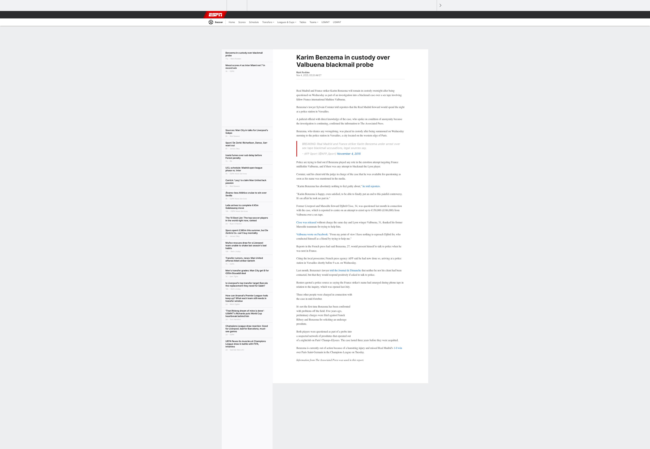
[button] (432, 14)
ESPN (215, 14)
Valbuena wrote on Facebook (312, 234)
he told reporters (371, 186)
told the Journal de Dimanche (345, 270)
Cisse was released (306, 222)
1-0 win (398, 348)
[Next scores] (440, 5)
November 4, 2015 (349, 153)
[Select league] (216, 5)
